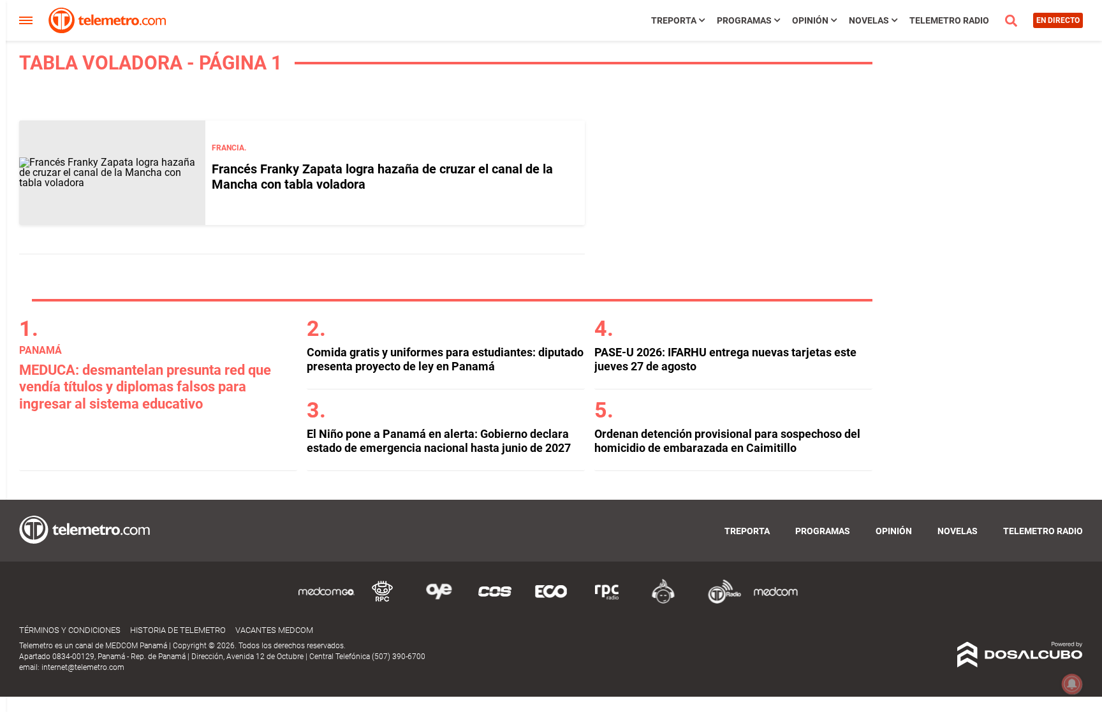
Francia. (229, 147)
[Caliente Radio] (663, 601)
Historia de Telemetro (178, 630)
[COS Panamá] (495, 601)
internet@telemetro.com (82, 667)
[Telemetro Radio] (719, 601)
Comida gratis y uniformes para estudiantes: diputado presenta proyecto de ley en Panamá (445, 359)
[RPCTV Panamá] (383, 601)
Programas (744, 20)
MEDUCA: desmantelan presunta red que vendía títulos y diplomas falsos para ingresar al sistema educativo (145, 387)
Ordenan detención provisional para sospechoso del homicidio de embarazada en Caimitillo (727, 440)
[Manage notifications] (1072, 684)
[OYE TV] (439, 601)
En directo (1058, 20)
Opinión (810, 20)
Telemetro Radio (949, 20)
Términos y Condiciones (70, 630)
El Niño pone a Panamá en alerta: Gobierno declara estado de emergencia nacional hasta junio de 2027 (439, 440)
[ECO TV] (551, 601)
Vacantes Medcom (274, 630)
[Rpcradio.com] (607, 601)
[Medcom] (775, 601)
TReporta (673, 20)
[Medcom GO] (326, 601)
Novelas (869, 20)
